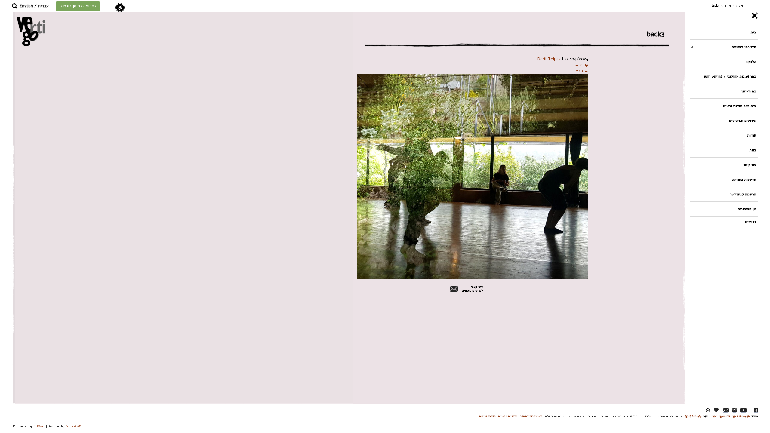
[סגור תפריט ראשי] (724, 15)
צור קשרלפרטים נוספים (472, 289)
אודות (751, 135)
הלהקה (751, 61)
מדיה (727, 5)
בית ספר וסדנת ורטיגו (739, 105)
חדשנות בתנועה (744, 179)
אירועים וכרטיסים (742, 120)
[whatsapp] (708, 410)
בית (753, 32)
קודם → (581, 65)
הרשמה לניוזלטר (743, 194)
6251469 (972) (693, 416)
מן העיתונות (747, 208)
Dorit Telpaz (549, 59)
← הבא (582, 71)
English (26, 6)
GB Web (39, 426)
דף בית (740, 5)
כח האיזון (748, 91)
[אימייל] (726, 410)
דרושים (750, 221)
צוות (753, 149)
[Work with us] (716, 410)
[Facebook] (756, 410)
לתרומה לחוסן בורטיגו (78, 6)
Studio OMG (74, 426)
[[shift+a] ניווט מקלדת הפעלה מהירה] (120, 7)
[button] (14, 6)
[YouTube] (743, 410)
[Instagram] (734, 410)
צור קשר (749, 164)
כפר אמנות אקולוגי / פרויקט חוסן (730, 76)
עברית (43, 6)
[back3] (434, 176)
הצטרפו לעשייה (744, 46)
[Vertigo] (31, 31)
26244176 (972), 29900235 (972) (730, 416)
